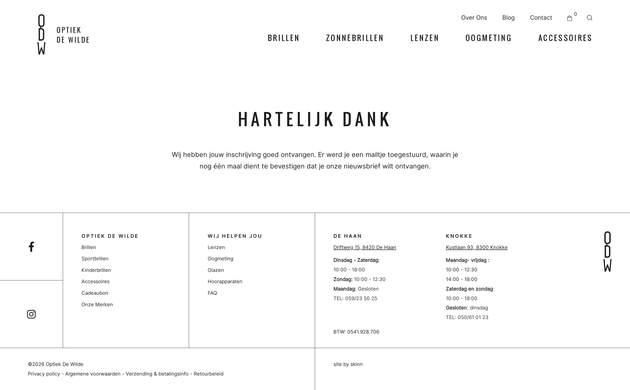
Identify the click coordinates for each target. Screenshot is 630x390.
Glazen (216, 270)
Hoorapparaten (225, 281)
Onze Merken (97, 304)
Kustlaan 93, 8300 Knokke (477, 247)
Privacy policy (44, 374)
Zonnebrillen (355, 38)
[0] (569, 17)
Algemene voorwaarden (93, 374)
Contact (541, 17)
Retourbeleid (208, 374)
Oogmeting (489, 38)
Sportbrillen (95, 258)
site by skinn (348, 364)
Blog (508, 17)
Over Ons (474, 17)
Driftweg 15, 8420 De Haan (364, 247)
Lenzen (425, 38)
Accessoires (565, 38)
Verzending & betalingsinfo (157, 374)
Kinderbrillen (96, 270)
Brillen (284, 38)
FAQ (212, 293)
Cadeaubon (94, 293)
